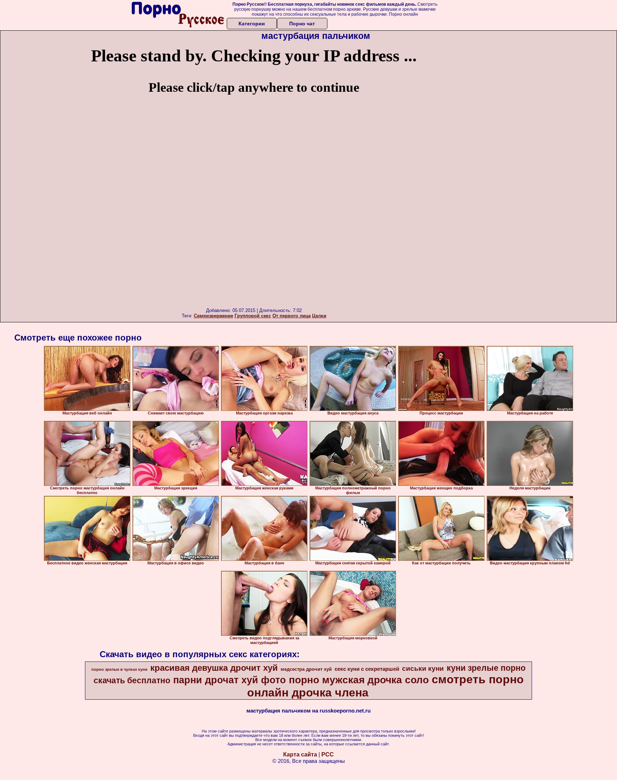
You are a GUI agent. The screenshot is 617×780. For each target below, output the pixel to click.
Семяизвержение (213, 315)
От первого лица (291, 315)
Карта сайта (300, 754)
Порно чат (302, 23)
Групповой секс (253, 315)
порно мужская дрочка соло (359, 679)
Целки (319, 315)
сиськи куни (423, 668)
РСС (327, 754)
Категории (252, 23)
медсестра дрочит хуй (306, 669)
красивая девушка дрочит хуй (214, 668)
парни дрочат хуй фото (229, 680)
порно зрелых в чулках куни (119, 669)
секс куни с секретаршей (367, 669)
